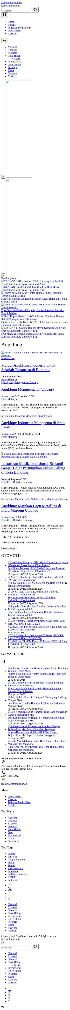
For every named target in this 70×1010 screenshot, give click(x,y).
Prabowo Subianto (17, 874)
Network (5, 479)
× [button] (3, 942)
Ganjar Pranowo (16, 859)
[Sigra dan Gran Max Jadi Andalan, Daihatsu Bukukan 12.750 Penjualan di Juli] (38, 609)
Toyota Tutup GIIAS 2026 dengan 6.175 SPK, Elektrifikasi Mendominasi (32, 599)
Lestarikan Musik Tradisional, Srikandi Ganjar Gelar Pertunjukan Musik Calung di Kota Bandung (33, 467)
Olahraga (12, 921)
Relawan (12, 856)
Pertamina (13, 880)
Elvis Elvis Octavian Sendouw (17, 482)
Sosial (17, 965)
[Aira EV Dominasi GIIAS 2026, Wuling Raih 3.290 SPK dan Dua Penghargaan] (38, 580)
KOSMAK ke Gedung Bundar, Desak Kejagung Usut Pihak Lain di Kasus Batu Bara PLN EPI (32, 335)
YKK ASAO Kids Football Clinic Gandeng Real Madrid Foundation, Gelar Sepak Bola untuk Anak (30, 288)
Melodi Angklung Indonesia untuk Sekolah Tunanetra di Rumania (28, 367)
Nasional (12, 820)
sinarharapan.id (15, 868)
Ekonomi (12, 823)
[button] (35, 9)
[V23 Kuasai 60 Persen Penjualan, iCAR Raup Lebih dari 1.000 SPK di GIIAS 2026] (38, 623)
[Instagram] (9, 893)
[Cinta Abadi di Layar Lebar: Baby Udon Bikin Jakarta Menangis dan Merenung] (38, 744)
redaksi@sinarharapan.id (14, 783)
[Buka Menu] (4, 15)
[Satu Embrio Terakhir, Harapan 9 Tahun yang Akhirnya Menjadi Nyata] (38, 700)
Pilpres (11, 853)
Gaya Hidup (14, 829)
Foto (10, 832)
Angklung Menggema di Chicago (27, 389)
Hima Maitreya (9, 379)
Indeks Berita (14, 30)
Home (11, 21)
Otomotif (12, 826)
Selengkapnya (9, 548)
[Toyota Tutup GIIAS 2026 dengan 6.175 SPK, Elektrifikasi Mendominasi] (38, 594)
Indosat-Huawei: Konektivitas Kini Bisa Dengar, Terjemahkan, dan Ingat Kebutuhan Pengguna (33, 734)
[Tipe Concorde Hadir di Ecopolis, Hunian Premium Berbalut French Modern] (35, 307)
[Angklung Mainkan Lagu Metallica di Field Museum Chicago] (34, 499)
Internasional (7, 358)
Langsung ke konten (11, 2)
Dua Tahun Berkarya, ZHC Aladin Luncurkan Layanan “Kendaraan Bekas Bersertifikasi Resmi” (36, 570)
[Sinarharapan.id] (10, 5)
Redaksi (12, 24)
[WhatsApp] (9, 896)
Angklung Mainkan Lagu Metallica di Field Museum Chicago (31, 508)
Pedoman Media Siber (19, 27)
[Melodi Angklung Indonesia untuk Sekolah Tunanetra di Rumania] (35, 355)
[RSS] (9, 898)
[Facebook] (9, 885)
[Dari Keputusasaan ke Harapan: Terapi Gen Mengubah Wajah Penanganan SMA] (38, 714)
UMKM (12, 877)
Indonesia (13, 871)
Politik (11, 862)
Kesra (11, 838)
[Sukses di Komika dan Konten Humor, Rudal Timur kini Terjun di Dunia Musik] (35, 295)
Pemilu (11, 865)
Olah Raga (13, 841)
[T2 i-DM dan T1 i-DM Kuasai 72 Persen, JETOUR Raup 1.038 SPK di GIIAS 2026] (38, 638)
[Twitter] (10, 890)
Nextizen (12, 33)
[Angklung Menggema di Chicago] (19, 382)
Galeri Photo (14, 919)
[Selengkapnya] (3, 662)
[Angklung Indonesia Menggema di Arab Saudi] (26, 416)
